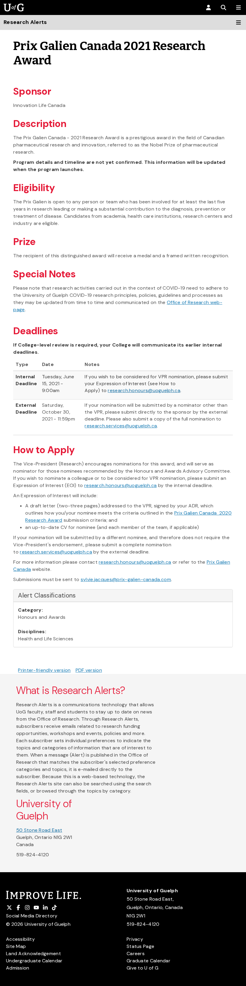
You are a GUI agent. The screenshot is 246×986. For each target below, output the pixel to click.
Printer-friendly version (44, 670)
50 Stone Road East (39, 830)
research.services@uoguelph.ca (121, 426)
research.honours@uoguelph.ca (144, 390)
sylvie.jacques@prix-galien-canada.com (126, 579)
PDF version (89, 670)
